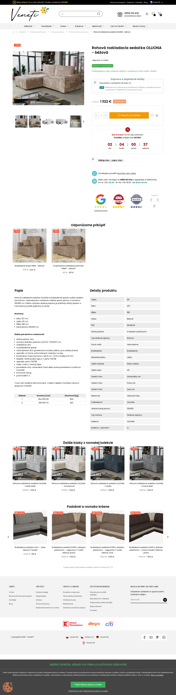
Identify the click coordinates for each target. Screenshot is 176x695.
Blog (146, 2)
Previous (13, 121)
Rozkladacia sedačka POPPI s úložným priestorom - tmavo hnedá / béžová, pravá (146, 550)
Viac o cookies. (157, 675)
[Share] (151, 200)
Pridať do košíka (130, 115)
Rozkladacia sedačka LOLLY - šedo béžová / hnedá (30, 548)
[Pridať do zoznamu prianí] (153, 115)
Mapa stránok (96, 606)
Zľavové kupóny (42, 604)
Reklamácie (68, 604)
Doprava (130, 2)
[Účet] (147, 14)
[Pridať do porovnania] (158, 115)
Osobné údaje (42, 592)
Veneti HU (90, 642)
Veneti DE (104, 637)
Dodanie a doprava (71, 592)
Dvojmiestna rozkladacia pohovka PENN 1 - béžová (68, 267)
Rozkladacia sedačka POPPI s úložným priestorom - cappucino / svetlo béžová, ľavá (107, 550)
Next (83, 121)
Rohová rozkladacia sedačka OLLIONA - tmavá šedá (146, 484)
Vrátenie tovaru (69, 600)
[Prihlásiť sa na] (165, 600)
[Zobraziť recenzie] (118, 201)
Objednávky (41, 596)
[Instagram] (164, 637)
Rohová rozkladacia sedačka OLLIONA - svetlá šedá (29, 484)
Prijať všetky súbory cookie (88, 684)
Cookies (93, 610)
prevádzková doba (132, 15)
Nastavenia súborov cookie (47, 607)
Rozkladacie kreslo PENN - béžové (29, 265)
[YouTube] (151, 637)
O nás (11, 592)
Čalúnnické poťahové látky (101, 602)
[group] (30, 537)
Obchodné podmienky (72, 596)
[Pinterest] (154, 206)
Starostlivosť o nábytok (99, 598)
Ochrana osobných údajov (74, 607)
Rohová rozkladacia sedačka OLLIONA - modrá (107, 484)
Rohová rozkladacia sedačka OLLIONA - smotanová (68, 484)
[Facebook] (144, 637)
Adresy (39, 600)
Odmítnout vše (75, 691)
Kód (94, 60)
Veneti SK (74, 637)
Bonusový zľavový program (20, 596)
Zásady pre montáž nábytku (98, 593)
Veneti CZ (89, 637)
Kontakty (139, 2)
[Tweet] (158, 200)
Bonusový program (118, 2)
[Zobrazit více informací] (130, 83)
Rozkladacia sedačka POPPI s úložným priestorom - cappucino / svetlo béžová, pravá (69, 550)
